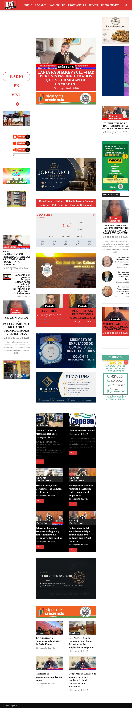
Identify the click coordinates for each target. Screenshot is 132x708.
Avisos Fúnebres (16, 311)
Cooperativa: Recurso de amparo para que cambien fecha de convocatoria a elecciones (82, 680)
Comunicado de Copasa (82, 430)
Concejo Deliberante (43, 479)
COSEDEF (49, 311)
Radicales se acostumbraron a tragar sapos (49, 676)
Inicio (28, 5)
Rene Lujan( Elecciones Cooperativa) (82, 314)
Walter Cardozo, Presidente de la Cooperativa (115, 327)
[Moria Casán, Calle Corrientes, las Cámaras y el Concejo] (49, 475)
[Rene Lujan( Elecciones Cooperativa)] (82, 301)
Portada (49, 306)
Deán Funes (9, 246)
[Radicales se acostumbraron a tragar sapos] (49, 663)
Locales (40, 5)
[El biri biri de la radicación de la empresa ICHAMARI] (115, 113)
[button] (126, 5)
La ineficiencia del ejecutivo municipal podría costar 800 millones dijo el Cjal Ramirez (80, 534)
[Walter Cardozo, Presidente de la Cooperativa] (115, 314)
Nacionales (57, 5)
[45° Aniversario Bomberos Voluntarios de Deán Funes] (49, 628)
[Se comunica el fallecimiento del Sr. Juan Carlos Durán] (107, 276)
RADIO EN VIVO (110, 5)
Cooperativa (74, 669)
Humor (93, 5)
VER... (40, 462)
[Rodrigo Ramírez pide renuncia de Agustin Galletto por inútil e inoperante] (82, 475)
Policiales (42, 425)
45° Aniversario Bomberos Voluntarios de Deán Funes (48, 641)
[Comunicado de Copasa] (82, 420)
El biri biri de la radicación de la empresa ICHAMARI (115, 126)
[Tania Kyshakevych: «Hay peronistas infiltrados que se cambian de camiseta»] (66, 53)
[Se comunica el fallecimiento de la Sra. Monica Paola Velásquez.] (16, 307)
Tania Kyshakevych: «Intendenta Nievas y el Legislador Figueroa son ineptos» (16, 258)
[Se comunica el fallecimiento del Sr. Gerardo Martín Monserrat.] (107, 291)
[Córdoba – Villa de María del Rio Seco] (49, 420)
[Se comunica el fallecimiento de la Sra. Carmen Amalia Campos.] (107, 261)
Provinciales (77, 5)
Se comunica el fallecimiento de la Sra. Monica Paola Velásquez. (16, 326)
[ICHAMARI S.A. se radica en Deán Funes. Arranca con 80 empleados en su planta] (82, 628)
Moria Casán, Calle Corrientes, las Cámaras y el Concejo (49, 488)
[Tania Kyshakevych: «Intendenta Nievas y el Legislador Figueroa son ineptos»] (16, 242)
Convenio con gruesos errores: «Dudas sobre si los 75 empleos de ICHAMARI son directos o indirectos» (21, 284)
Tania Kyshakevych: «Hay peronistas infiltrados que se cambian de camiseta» (66, 78)
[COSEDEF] (49, 301)
